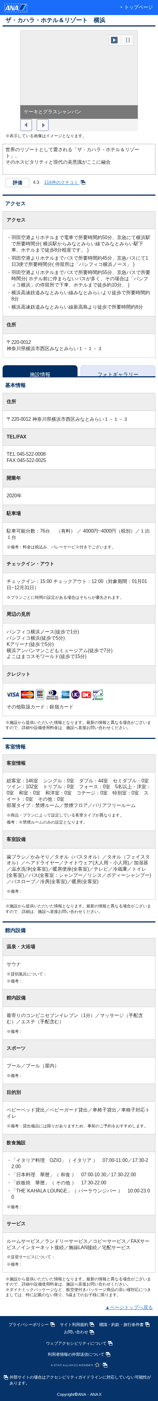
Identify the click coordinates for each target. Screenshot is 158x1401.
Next (43, 125)
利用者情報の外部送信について (76, 1354)
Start (114, 40)
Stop (128, 40)
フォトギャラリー (118, 373)
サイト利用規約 (74, 1324)
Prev (26, 125)
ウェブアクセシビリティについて (76, 1343)
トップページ (138, 7)
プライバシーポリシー (28, 1324)
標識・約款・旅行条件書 (121, 1324)
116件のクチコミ (61, 182)
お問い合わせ (76, 1332)
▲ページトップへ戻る (129, 1307)
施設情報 (40, 373)
